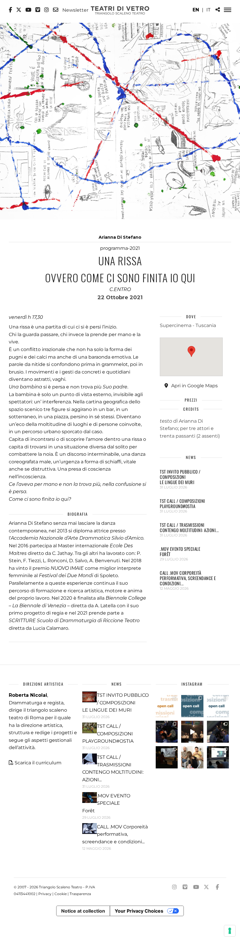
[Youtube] (28, 10)
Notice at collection (83, 911)
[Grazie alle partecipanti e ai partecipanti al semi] (192, 757)
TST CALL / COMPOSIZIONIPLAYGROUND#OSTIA (182, 503)
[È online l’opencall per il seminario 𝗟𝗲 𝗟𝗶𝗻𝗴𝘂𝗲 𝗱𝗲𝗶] (218, 706)
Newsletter (74, 10)
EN (196, 10)
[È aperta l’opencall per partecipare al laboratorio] (192, 706)
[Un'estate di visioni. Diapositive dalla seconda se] (167, 757)
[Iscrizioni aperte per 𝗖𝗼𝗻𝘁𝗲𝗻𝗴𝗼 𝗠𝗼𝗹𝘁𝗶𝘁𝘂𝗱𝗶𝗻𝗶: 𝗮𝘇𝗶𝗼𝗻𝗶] (167, 706)
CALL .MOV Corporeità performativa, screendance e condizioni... (188, 578)
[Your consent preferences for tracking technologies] (229, 930)
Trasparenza (80, 894)
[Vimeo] (37, 10)
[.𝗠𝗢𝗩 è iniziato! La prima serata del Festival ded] (218, 757)
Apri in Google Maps (194, 385)
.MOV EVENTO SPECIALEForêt (180, 551)
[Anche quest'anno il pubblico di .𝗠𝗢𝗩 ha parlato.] (167, 732)
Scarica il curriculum (38, 762)
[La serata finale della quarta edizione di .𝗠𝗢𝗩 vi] (218, 732)
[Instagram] (46, 10)
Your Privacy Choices (139, 911)
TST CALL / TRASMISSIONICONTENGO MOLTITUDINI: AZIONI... (189, 527)
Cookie (60, 894)
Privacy (45, 894)
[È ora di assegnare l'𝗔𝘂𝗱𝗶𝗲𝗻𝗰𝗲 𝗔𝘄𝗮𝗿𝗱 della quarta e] (192, 732)
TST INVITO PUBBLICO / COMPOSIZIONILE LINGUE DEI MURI (180, 476)
